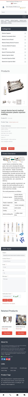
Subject (4, 252)
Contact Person (7, 258)
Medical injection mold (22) (8, 380)
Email (4, 264)
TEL (3, 270)
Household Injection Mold (8, 58)
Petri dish (4, 49)
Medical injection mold (13, 122)
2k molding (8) (18, 382)
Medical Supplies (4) (10, 384)
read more (8, 354)
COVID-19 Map (4, 370)
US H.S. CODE (13, 370)
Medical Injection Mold (7, 55)
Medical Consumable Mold (9, 36)
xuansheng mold (4, 368)
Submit (5, 300)
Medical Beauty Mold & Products (10, 42)
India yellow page (23, 368)
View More (7, 333)
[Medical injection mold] (7, 320)
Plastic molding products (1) (6, 378)
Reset (10, 300)
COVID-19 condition (14, 368)
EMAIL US (11, 148)
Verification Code (7, 293)
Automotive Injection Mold (8, 61)
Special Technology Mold (8, 52)
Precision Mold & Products (9, 46)
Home (2, 20)
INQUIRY (4, 148)
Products (7, 20)
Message (5, 276)
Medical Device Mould (7, 39)
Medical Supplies (14, 20)
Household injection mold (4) (9, 382)
